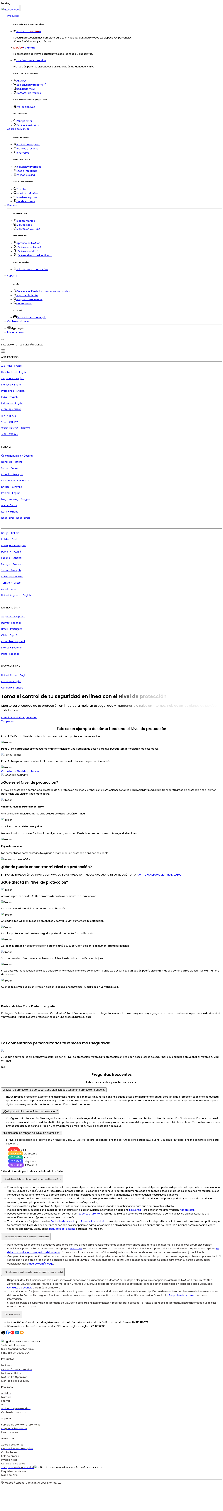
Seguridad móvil (25, 89)
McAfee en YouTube (28, 229)
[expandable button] (20, 8)
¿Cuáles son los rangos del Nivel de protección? (31, 1132)
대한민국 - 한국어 (11, 409)
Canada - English (11, 681)
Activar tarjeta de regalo (31, 317)
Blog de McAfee (25, 221)
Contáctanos (24, 303)
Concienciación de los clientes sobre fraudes (43, 291)
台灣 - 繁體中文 (9, 434)
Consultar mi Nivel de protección (19, 717)
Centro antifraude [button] (18, 321)
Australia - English (11, 366)
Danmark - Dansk (11, 462)
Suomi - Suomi (9, 468)
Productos (28, 31)
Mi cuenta (135, 1210)
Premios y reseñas (27, 148)
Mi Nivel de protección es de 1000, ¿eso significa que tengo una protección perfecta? (53, 1089)
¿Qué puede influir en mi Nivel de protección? (30, 1111)
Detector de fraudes (28, 93)
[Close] (2, 339)
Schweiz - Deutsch (12, 576)
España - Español (11, 558)
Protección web (25, 107)
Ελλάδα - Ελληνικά (11, 487)
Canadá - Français (12, 687)
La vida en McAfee (27, 193)
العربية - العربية (9, 589)
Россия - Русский (11, 551)
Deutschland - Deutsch (15, 480)
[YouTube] (12, 1333)
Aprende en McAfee (28, 243)
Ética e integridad (26, 171)
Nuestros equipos (26, 197)
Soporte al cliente (27, 295)
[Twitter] (3, 1333)
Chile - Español (10, 635)
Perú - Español (10, 654)
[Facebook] (8, 1333)
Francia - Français (12, 474)
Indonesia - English (12, 403)
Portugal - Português (13, 545)
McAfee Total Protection (31, 60)
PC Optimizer (24, 121)
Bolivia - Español (11, 623)
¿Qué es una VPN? (27, 251)
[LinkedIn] (17, 1333)
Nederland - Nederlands (15, 518)
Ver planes (7, 721)
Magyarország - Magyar (15, 499)
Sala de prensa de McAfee (32, 269)
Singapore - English (12, 378)
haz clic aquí (187, 1210)
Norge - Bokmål (10, 533)
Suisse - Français (11, 570)
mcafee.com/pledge (40, 1263)
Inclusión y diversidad (28, 167)
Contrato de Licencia (63, 1221)
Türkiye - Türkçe (11, 583)
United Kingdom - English (16, 595)
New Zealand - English (14, 372)
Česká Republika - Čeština (17, 455)
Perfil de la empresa (28, 144)
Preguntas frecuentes (29, 299)
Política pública (25, 175)
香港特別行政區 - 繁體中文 (15, 428)
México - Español (11, 647)
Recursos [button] (12, 205)
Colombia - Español (13, 641)
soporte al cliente (89, 1213)
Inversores (22, 152)
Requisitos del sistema (62, 1229)
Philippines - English (13, 391)
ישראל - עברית (9, 505)
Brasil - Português (11, 629)
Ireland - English (10, 493)
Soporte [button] (12, 275)
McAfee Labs (24, 225)
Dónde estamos (25, 201)
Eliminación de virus (27, 125)
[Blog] (22, 1333)
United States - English (14, 675)
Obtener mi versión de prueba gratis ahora (26, 1023)
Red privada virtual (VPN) (31, 85)
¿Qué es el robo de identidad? (34, 255)
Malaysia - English (11, 384)
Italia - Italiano (9, 511)
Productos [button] (13, 16)
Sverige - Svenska (11, 564)
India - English (9, 397)
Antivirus (21, 80)
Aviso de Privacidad (92, 1221)
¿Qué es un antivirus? (28, 247)
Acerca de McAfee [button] (18, 129)
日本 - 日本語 (8, 415)
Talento (21, 189)
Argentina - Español (13, 616)
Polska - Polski (9, 539)
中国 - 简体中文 (9, 422)
